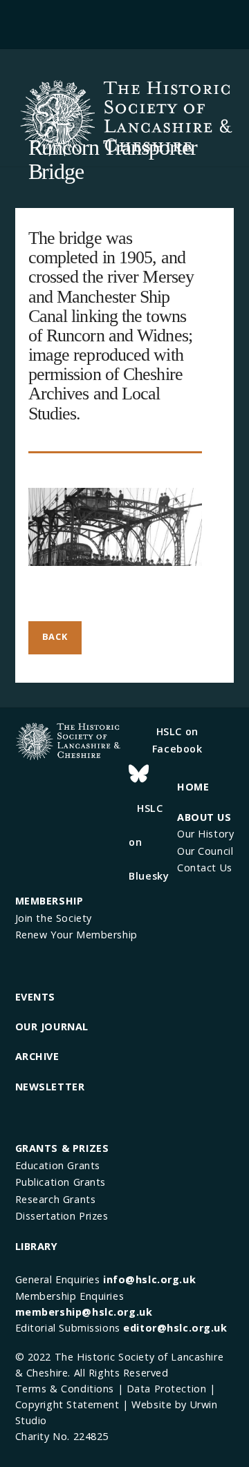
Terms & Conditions (64, 1388)
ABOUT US (204, 817)
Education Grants (57, 1165)
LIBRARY (36, 1246)
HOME (193, 786)
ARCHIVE (37, 1056)
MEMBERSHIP (49, 900)
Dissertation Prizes (62, 1215)
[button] (124, 22)
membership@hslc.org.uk (84, 1311)
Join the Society (53, 918)
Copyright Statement (67, 1404)
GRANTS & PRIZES (62, 1148)
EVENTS (35, 996)
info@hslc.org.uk (149, 1279)
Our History (205, 833)
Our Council (205, 851)
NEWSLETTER (50, 1086)
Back (55, 636)
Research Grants (55, 1199)
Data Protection (167, 1388)
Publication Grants (60, 1182)
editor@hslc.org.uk (175, 1327)
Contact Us (204, 867)
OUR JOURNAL (52, 1026)
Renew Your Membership (76, 934)
